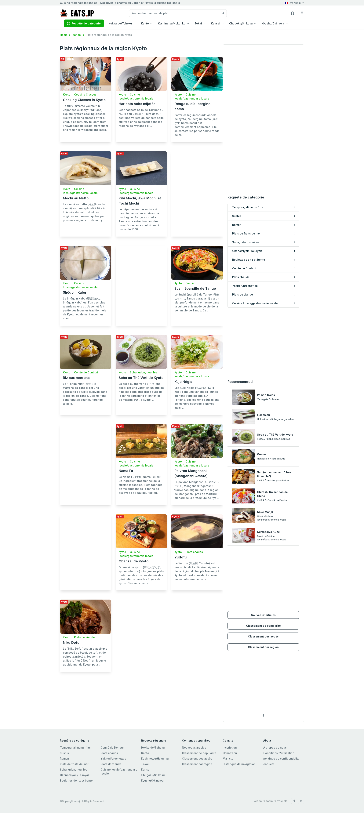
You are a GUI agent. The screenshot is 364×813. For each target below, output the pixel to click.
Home (64, 34)
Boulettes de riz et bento (76, 780)
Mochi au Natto (76, 198)
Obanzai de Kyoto (133, 561)
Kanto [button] (145, 23)
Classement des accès (263, 636)
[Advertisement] (197, 187)
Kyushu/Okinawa (152, 780)
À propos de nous (275, 747)
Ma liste (228, 758)
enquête (269, 764)
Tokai (145, 764)
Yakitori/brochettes (113, 758)
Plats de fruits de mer (74, 764)
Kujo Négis (183, 382)
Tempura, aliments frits (75, 747)
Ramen (64, 758)
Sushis (190, 283)
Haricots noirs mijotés (137, 104)
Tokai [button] (198, 23)
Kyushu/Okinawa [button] (273, 23)
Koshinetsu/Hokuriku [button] (171, 23)
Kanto (145, 753)
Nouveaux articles (263, 615)
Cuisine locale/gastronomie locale (119, 771)
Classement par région (263, 647)
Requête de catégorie (86, 23)
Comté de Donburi (86, 372)
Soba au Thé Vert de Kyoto (141, 378)
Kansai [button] (215, 23)
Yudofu (180, 557)
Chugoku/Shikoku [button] (241, 23)
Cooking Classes (85, 94)
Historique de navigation (239, 764)
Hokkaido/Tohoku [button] (120, 23)
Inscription (230, 747)
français (295, 2)
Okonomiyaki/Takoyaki (75, 775)
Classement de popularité (263, 625)
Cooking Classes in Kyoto (84, 100)
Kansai (77, 34)
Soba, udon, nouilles (143, 372)
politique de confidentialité (281, 758)
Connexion (230, 753)
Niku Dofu (71, 642)
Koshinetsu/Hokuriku (155, 758)
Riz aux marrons (76, 378)
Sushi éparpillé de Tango (195, 288)
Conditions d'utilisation (278, 753)
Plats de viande (84, 637)
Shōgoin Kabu (74, 292)
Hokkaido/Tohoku (153, 747)
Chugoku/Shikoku (153, 775)
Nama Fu (126, 471)
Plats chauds (194, 551)
